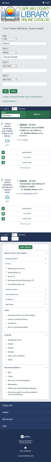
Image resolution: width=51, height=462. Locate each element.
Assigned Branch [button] (11, 259)
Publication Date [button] (11, 289)
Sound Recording (15, 284)
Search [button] (5, 412)
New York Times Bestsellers (19, 380)
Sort (3, 112)
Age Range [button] (9, 304)
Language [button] (9, 299)
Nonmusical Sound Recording (19, 280)
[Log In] (43, 3)
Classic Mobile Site (25, 456)
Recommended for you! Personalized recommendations (22, 393)
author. (33, 189)
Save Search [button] (25, 247)
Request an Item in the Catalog (21, 315)
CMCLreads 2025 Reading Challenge (22, 388)
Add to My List (25, 168)
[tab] (38, 114)
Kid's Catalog (25, 451)
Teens (10, 377)
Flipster (11, 344)
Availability (27, 152)
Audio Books (13, 273)
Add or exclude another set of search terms (23, 97)
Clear (13, 91)
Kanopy (11, 352)
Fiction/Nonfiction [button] (11, 294)
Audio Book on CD (15, 269)
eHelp (10, 360)
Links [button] (6, 310)
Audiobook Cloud (14, 340)
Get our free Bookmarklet (18, 327)
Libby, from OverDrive (16, 356)
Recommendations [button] (12, 367)
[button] (38, 114)
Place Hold (27, 162)
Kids (9, 373)
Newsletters (12, 384)
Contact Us (12, 323)
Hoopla (10, 348)
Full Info (27, 157)
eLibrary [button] (7, 335)
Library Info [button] (7, 405)
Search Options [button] (9, 101)
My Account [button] (7, 419)
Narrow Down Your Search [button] (15, 253)
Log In (47, 3)
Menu (7, 3)
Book (10, 276)
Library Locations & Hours (18, 319)
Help (4, 426)
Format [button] (8, 264)
